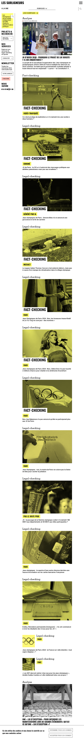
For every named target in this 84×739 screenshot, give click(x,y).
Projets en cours (6, 38)
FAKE (39, 662)
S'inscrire (6, 78)
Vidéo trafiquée (30, 113)
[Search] (12, 16)
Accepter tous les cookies (60, 735)
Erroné (26, 163)
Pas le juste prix (31, 516)
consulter (6, 58)
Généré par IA (29, 214)
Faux (25, 314)
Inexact (27, 264)
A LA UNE (5, 8)
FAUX (25, 566)
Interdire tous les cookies (61, 730)
